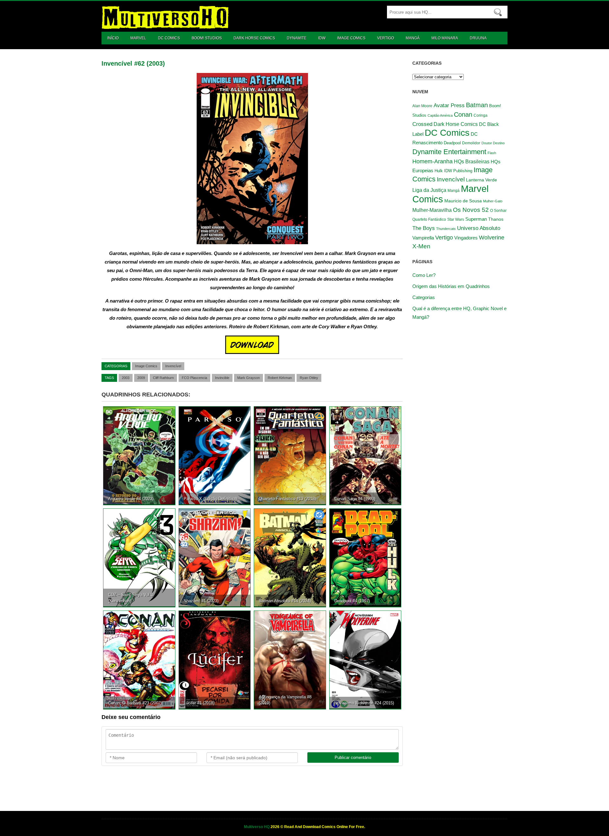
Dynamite (296, 38)
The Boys (423, 228)
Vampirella (423, 237)
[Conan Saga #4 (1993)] (365, 455)
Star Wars (455, 219)
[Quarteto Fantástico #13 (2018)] (290, 455)
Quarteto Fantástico (429, 219)
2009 (141, 378)
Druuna (478, 38)
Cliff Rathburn (163, 378)
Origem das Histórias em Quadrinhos (451, 286)
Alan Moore (422, 106)
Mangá (413, 38)
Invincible (222, 378)
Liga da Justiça (429, 190)
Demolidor (471, 143)
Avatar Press (449, 105)
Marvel (138, 38)
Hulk (439, 170)
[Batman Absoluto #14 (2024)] (290, 557)
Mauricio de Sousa (463, 201)
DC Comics (169, 38)
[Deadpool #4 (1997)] (365, 557)
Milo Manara (444, 38)
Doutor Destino (493, 143)
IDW (321, 38)
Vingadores (466, 237)
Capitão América (440, 115)
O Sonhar (498, 210)
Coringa (481, 115)
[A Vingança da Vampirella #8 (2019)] (290, 660)
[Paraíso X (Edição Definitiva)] (215, 455)
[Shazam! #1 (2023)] (215, 557)
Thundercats (446, 229)
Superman (476, 219)
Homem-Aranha (432, 161)
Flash (492, 153)
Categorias (423, 297)
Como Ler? (423, 275)
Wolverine (491, 237)
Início (113, 38)
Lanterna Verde (481, 179)
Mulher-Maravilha (432, 210)
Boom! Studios (207, 38)
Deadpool (452, 142)
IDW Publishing (458, 170)
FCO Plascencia (194, 378)
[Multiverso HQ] (165, 25)
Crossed (422, 124)
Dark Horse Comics (254, 38)
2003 (125, 378)
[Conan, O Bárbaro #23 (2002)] (139, 660)
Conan (463, 114)
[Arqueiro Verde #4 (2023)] (139, 455)
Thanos (495, 219)
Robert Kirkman (280, 378)
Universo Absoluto (478, 228)
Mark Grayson (248, 378)
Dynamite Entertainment (449, 152)
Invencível (173, 366)
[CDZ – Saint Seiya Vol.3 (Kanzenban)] (139, 557)
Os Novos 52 (471, 209)
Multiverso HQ (257, 827)
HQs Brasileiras (471, 161)
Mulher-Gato (492, 201)
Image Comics (351, 38)
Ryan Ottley (309, 378)
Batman (477, 104)
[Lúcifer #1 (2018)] (215, 660)
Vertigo (385, 38)
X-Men (421, 246)
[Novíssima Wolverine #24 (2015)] (365, 660)
